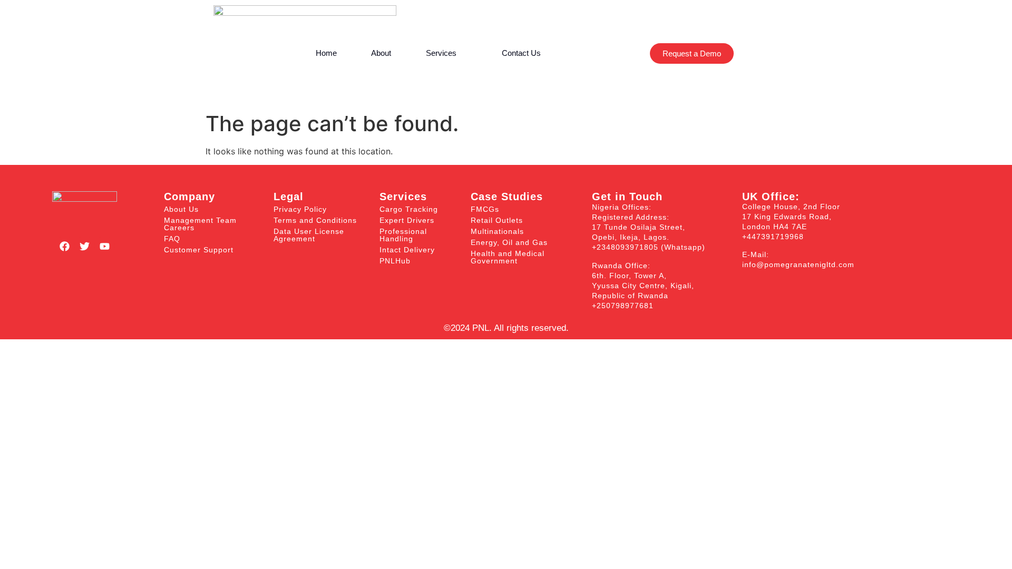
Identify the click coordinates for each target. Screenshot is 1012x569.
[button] (595, 53)
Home (326, 52)
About (381, 52)
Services (441, 52)
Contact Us (521, 52)
